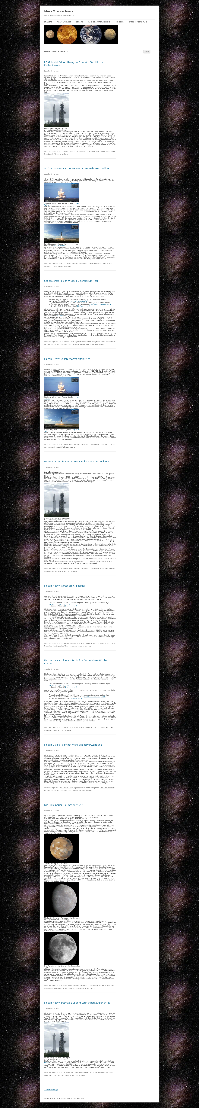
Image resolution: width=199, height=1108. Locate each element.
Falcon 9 (47, 344)
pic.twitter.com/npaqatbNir (94, 696)
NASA (65, 988)
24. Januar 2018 (71, 606)
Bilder (46, 1062)
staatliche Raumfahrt (87, 988)
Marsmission (52, 571)
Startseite (48, 22)
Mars (46, 571)
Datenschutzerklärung (138, 22)
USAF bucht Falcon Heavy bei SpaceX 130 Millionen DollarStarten (74, 63)
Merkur (54, 988)
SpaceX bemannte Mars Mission (99, 22)
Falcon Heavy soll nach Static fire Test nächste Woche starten (75, 662)
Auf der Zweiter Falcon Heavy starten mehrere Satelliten (77, 168)
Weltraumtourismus (70, 646)
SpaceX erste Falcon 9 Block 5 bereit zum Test (71, 280)
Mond (60, 988)
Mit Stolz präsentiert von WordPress (72, 1098)
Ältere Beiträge (51, 1090)
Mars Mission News (58, 11)
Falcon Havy (100, 151)
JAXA (45, 988)
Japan (113, 985)
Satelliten (76, 344)
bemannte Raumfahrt (108, 342)
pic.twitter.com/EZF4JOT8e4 (59, 604)
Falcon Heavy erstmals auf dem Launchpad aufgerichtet (77, 1002)
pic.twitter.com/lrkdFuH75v (101, 304)
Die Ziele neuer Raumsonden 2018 (64, 805)
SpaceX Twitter (60, 245)
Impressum (120, 22)
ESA (100, 985)
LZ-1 (110, 444)
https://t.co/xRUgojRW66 (80, 301)
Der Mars (79, 22)
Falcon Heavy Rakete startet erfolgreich (67, 358)
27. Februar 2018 (83, 306)
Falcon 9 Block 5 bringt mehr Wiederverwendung (73, 744)
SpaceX (50, 154)
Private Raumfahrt (64, 22)
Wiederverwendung (60, 154)
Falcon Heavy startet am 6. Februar (64, 585)
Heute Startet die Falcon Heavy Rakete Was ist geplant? (76, 461)
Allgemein (73, 151)
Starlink (60, 315)
